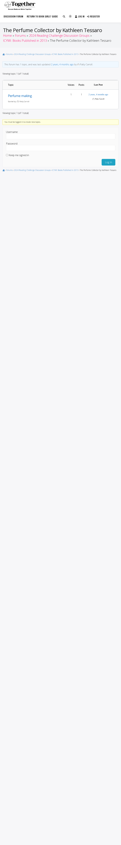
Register (95, 16)
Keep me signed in (19, 155)
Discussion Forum (13, 16)
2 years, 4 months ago (62, 64)
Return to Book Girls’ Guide (42, 16)
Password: (12, 143)
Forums (9, 54)
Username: (12, 132)
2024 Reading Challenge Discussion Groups (32, 54)
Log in (81, 16)
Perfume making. (20, 96)
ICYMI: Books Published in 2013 (65, 54)
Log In (108, 162)
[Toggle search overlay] (64, 16)
